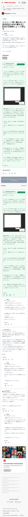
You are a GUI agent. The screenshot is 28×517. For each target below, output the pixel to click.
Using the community (6, 510)
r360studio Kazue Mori (9, 63)
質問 (3, 7)
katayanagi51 (6, 390)
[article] (14, 243)
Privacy (18, 510)
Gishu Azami (6, 329)
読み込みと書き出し (6, 170)
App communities (10, 6)
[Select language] (19, 3)
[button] (2, 3)
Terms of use (13, 510)
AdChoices (22, 515)
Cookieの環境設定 (6, 513)
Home (4, 6)
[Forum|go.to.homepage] (10, 3)
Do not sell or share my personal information (10, 515)
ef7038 (5, 33)
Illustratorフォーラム (18, 6)
